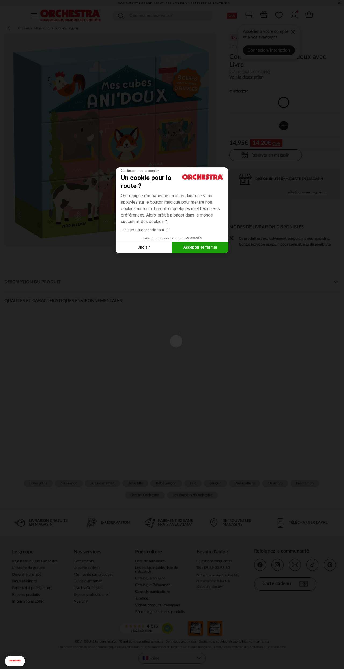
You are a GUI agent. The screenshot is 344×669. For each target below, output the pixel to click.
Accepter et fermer (200, 247)
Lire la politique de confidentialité (144, 230)
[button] (15, 661)
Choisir (144, 247)
